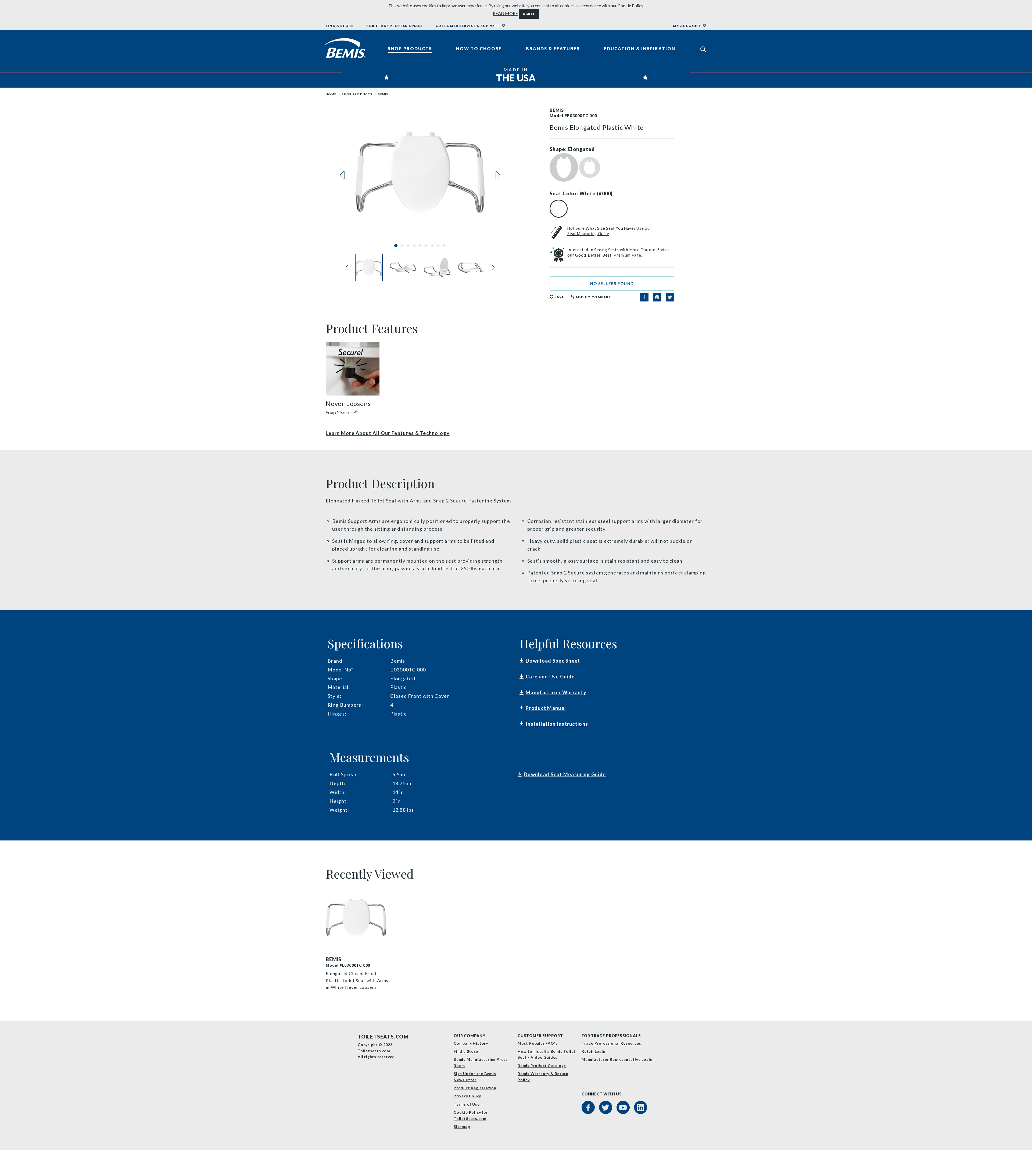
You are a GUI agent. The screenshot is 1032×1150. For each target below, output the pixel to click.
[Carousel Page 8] (438, 245)
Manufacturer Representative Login (617, 1059)
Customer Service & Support (468, 26)
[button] (612, 283)
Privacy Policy (467, 1096)
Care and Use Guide (550, 677)
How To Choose (478, 48)
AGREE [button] (529, 14)
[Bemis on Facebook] (588, 1107)
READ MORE (505, 13)
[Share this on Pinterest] (657, 297)
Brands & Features (553, 48)
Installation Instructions (557, 724)
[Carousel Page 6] (426, 245)
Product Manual (546, 708)
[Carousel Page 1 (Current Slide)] (395, 245)
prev (342, 175)
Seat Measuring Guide (588, 233)
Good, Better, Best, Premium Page (608, 255)
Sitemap (462, 1126)
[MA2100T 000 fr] (358, 917)
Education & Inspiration (639, 48)
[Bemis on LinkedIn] (640, 1107)
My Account (687, 26)
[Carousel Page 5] (420, 245)
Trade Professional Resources (611, 1043)
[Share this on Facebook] (644, 297)
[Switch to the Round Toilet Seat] (589, 167)
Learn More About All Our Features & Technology (388, 433)
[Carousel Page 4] (414, 245)
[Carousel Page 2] (402, 245)
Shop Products (410, 48)
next (498, 175)
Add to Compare (593, 297)
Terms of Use (467, 1104)
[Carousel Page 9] (444, 245)
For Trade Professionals (394, 26)
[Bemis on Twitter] (605, 1107)
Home (331, 94)
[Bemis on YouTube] (623, 1107)
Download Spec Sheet (553, 661)
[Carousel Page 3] (408, 245)
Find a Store (339, 26)
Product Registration (475, 1088)
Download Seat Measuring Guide (565, 774)
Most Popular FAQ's (537, 1043)
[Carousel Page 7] (432, 245)
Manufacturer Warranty (556, 692)
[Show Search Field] (703, 49)
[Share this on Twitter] (670, 297)
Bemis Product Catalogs (542, 1065)
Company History (471, 1043)
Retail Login (593, 1051)
